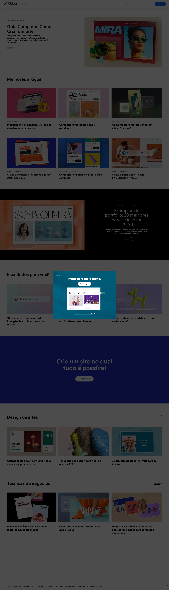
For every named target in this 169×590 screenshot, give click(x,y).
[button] (112, 275)
